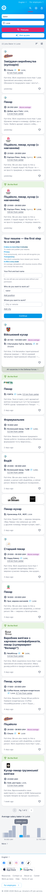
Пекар (8, 102)
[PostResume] (36, 8)
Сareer (37, 876)
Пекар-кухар (12, 509)
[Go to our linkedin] (22, 863)
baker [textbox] (5, 16)
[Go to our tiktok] (28, 863)
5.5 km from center (31, 394)
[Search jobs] (30, 8)
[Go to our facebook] (4, 863)
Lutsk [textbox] (8, 23)
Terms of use (27, 879)
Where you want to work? (15, 300)
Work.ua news (7, 879)
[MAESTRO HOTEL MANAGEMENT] (32, 499)
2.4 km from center (15, 114)
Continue (23, 316)
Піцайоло (10, 724)
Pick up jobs (24, 35)
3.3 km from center (15, 160)
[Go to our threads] (10, 863)
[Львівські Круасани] (13, 499)
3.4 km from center (15, 656)
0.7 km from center (24, 693)
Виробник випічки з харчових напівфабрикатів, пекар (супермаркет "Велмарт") (22, 643)
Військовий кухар (16, 334)
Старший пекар (14, 549)
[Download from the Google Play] (27, 869)
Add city (7, 309)
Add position (9, 295)
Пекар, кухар (13, 681)
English (5, 857)
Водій (8, 460)
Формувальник (14, 419)
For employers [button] (10, 885)
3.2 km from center (15, 431)
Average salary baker (16, 816)
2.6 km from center (15, 561)
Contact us (17, 876)
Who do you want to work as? (16, 286)
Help (18, 879)
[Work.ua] (4, 8)
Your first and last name (14, 271)
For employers (36, 2)
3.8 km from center (15, 212)
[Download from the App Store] (9, 869)
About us (28, 876)
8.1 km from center (15, 73)
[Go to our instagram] (16, 863)
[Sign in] (41, 8)
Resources (6, 876)
